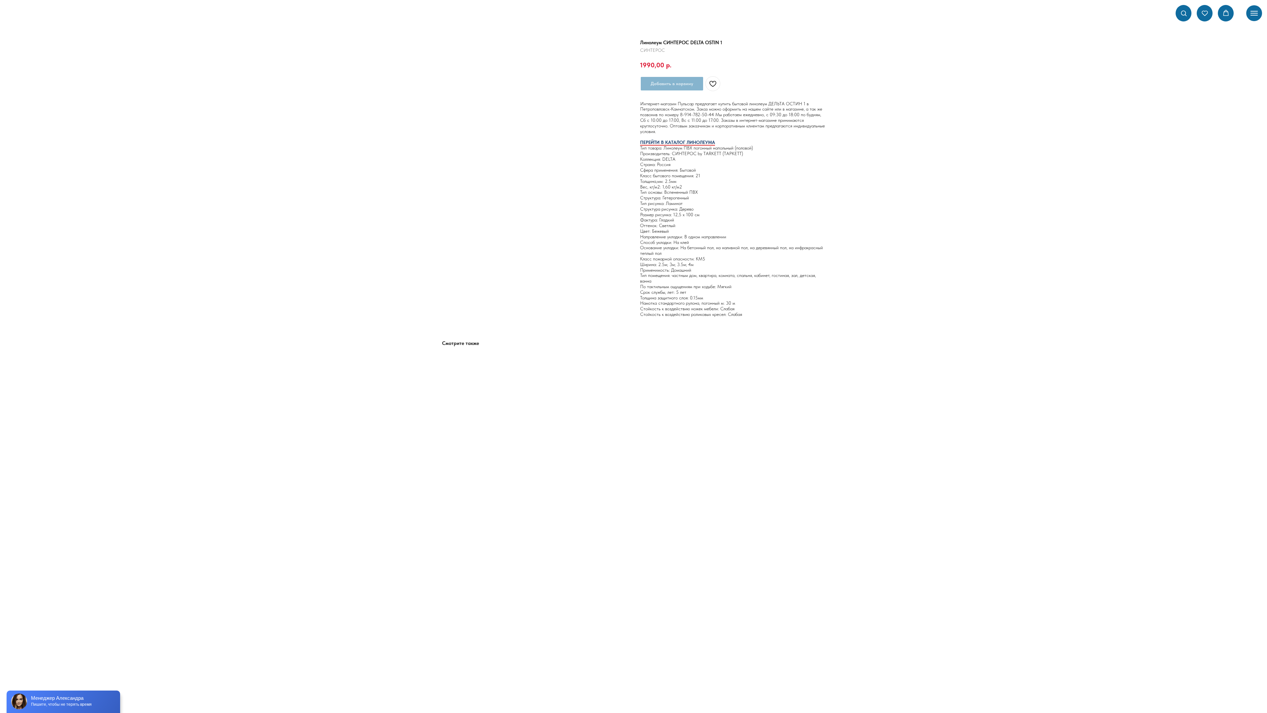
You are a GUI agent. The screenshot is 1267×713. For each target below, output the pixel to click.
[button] (1184, 13)
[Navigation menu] (1254, 13)
